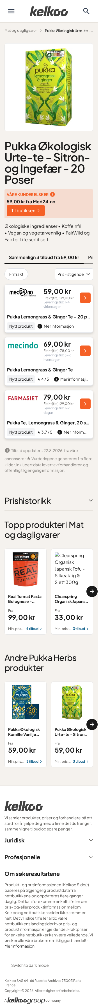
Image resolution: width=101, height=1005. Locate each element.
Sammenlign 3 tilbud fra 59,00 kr (44, 257)
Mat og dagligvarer (20, 30)
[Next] (92, 591)
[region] (48, 591)
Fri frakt (16, 274)
